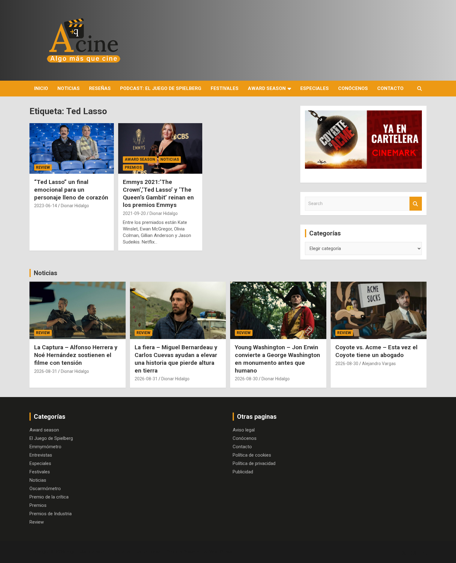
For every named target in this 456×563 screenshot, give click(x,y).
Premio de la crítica (49, 497)
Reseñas (100, 88)
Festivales (225, 88)
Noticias (68, 88)
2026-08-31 (45, 371)
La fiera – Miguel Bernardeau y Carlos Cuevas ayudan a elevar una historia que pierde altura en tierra (176, 359)
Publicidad (243, 472)
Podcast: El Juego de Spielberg (160, 88)
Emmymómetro (45, 446)
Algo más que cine (85, 552)
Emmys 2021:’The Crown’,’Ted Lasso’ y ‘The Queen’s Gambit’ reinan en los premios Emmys (158, 193)
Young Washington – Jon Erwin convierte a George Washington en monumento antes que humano (277, 359)
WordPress (220, 552)
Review (43, 167)
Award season (267, 88)
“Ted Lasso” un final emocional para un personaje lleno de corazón (71, 189)
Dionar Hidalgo (75, 205)
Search (415, 204)
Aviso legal (244, 430)
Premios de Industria (50, 513)
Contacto (390, 88)
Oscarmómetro (45, 488)
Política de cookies (252, 455)
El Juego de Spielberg (51, 438)
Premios (133, 167)
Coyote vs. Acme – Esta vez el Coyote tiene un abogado (376, 351)
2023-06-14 (45, 205)
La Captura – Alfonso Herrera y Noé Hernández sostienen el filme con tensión (76, 355)
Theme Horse (147, 552)
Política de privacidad (254, 463)
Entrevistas (40, 455)
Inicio (41, 88)
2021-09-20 (134, 213)
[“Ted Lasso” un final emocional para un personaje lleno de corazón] (71, 148)
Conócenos (353, 88)
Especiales (314, 88)
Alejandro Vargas (379, 363)
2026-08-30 (246, 378)
